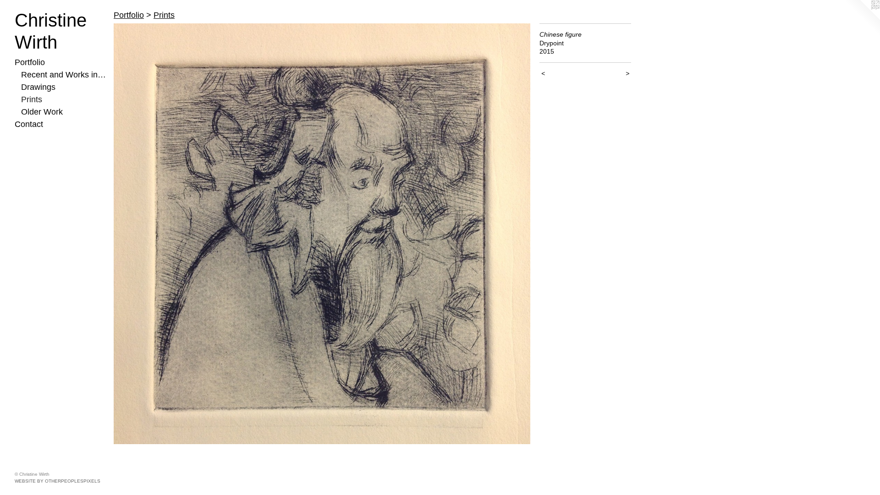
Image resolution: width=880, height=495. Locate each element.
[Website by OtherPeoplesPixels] (861, 18)
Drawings (38, 87)
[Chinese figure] (322, 233)
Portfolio (30, 62)
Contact (29, 124)
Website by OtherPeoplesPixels (57, 481)
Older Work (42, 111)
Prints (31, 99)
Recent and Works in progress (64, 74)
